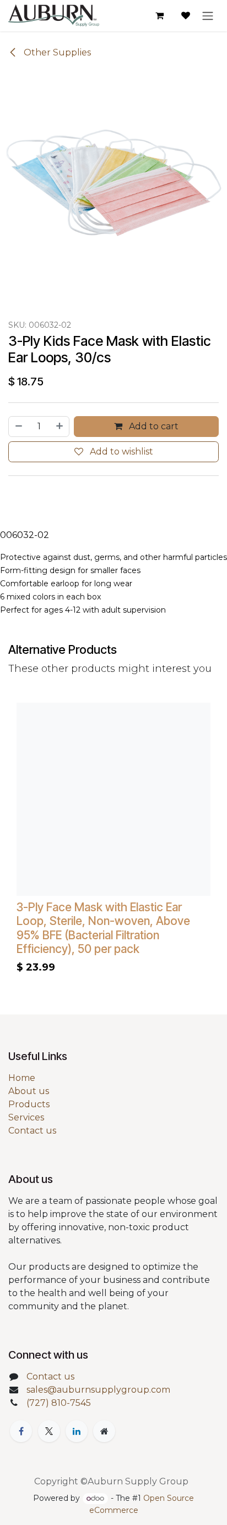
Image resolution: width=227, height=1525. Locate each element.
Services (26, 1117)
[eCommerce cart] (159, 15)
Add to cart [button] (153, 426)
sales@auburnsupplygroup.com (98, 1389)
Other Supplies (56, 52)
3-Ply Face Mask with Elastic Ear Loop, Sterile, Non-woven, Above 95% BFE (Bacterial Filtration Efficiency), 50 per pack (103, 928)
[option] (113, 841)
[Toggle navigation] (208, 15)
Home (21, 1078)
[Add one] (60, 426)
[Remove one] (18, 426)
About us (28, 1091)
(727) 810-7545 (58, 1403)
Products (29, 1104)
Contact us (32, 1130)
